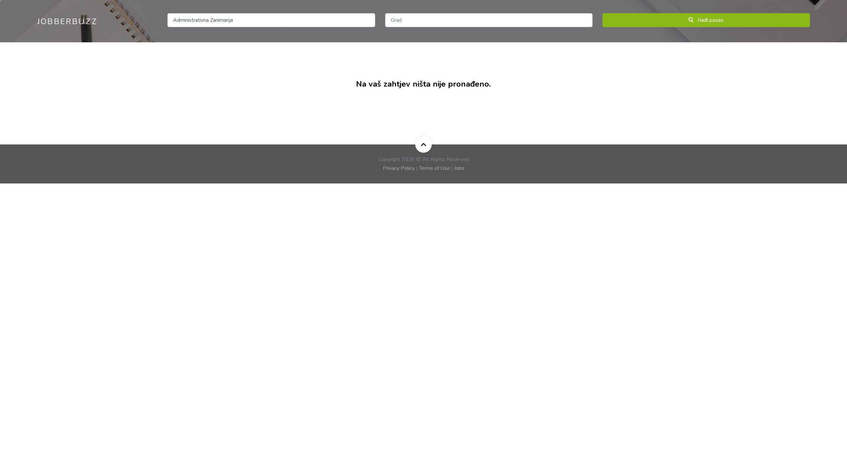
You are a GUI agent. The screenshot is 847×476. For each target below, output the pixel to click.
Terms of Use (434, 168)
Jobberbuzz (67, 21)
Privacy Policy (399, 168)
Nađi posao (710, 20)
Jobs (459, 168)
